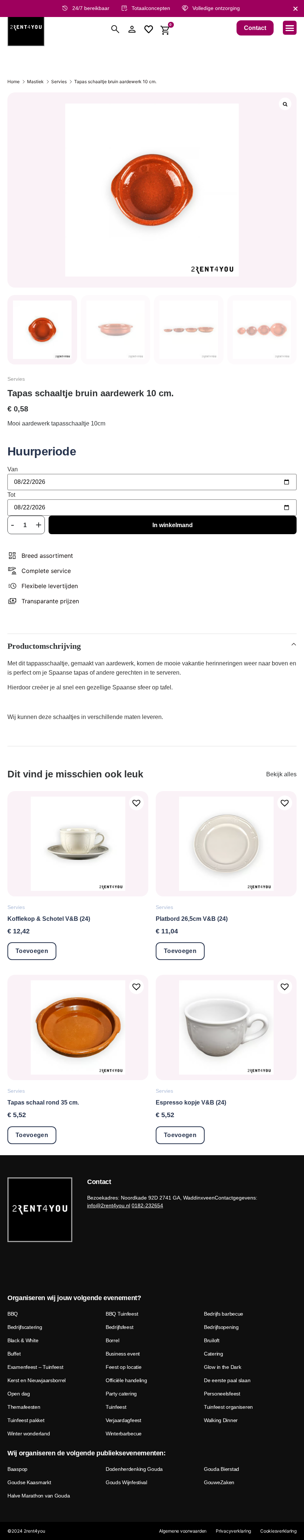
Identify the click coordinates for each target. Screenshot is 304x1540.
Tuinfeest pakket (25, 1420)
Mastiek (35, 81)
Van (12, 469)
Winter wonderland (28, 1433)
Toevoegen (32, 951)
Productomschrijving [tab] (44, 646)
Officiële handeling (126, 1380)
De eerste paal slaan (227, 1380)
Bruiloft (211, 1340)
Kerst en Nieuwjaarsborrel (36, 1380)
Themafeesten (23, 1407)
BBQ (12, 1314)
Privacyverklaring (233, 1531)
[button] (290, 28)
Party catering (121, 1394)
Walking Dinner (221, 1420)
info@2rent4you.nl (108, 1205)
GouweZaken (219, 1482)
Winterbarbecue (124, 1433)
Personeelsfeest (222, 1394)
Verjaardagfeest (123, 1420)
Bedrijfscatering (24, 1327)
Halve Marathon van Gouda (38, 1496)
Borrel (112, 1340)
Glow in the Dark (222, 1367)
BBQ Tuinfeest (122, 1314)
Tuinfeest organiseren (228, 1407)
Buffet (13, 1354)
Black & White (22, 1340)
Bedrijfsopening (221, 1327)
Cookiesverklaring (278, 1531)
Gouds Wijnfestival (126, 1482)
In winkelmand (172, 525)
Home (13, 81)
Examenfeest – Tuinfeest (35, 1367)
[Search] (115, 29)
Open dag (18, 1394)
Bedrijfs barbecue (223, 1314)
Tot (11, 495)
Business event (123, 1354)
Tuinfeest (116, 1407)
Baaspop (17, 1469)
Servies (59, 81)
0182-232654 (147, 1205)
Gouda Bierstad (221, 1469)
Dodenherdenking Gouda (134, 1469)
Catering (213, 1354)
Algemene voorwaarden (182, 1531)
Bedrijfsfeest (119, 1327)
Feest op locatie (124, 1367)
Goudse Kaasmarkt (29, 1482)
